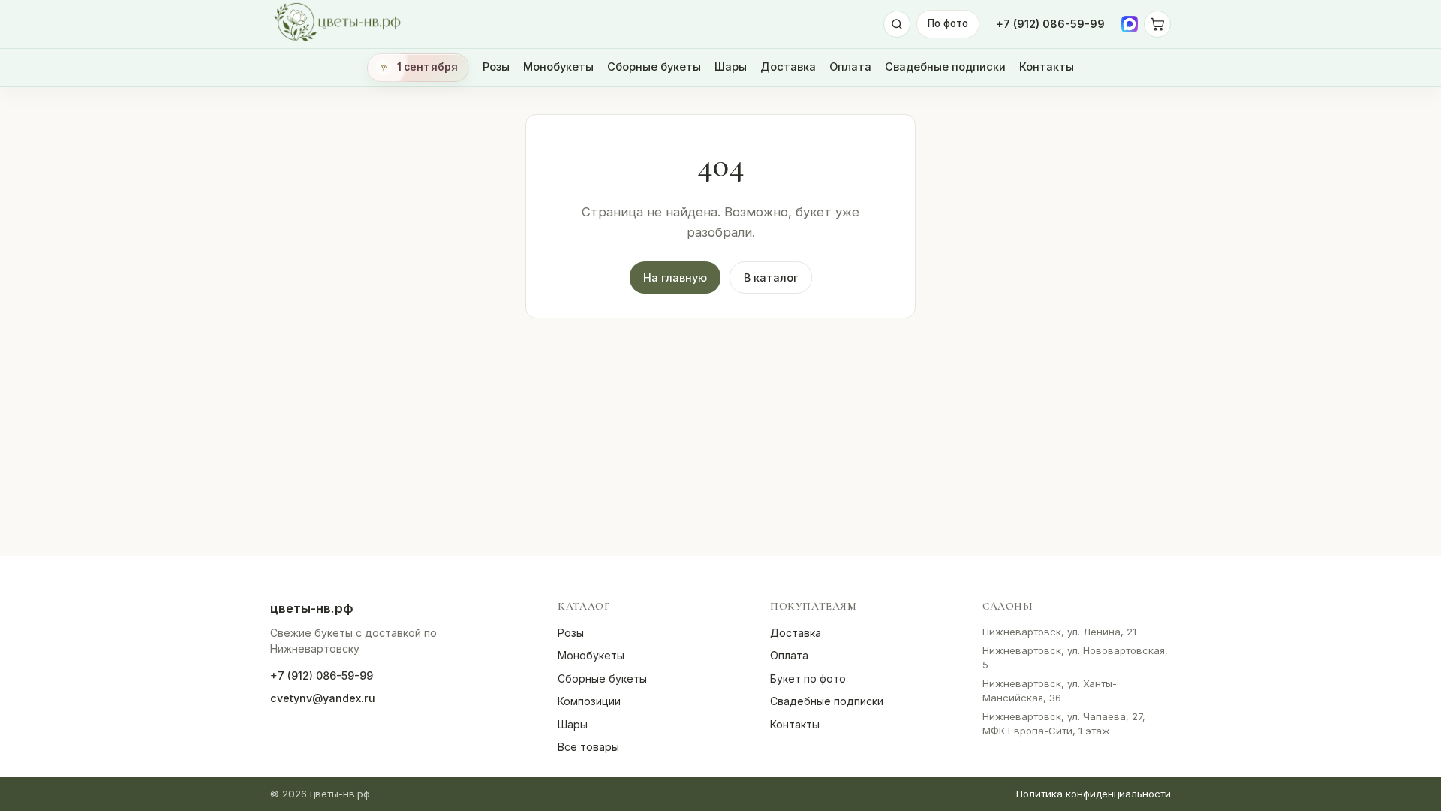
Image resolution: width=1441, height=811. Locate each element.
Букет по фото (808, 678)
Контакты (1046, 67)
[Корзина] (1157, 24)
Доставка (788, 67)
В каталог (771, 277)
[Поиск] (896, 24)
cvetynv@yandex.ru (322, 698)
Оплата (850, 67)
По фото (948, 23)
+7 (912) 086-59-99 (1050, 23)
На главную (675, 277)
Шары (730, 67)
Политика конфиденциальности (1093, 794)
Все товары (588, 746)
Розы (496, 67)
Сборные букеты (654, 67)
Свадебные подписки (945, 67)
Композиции (589, 701)
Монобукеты (558, 67)
